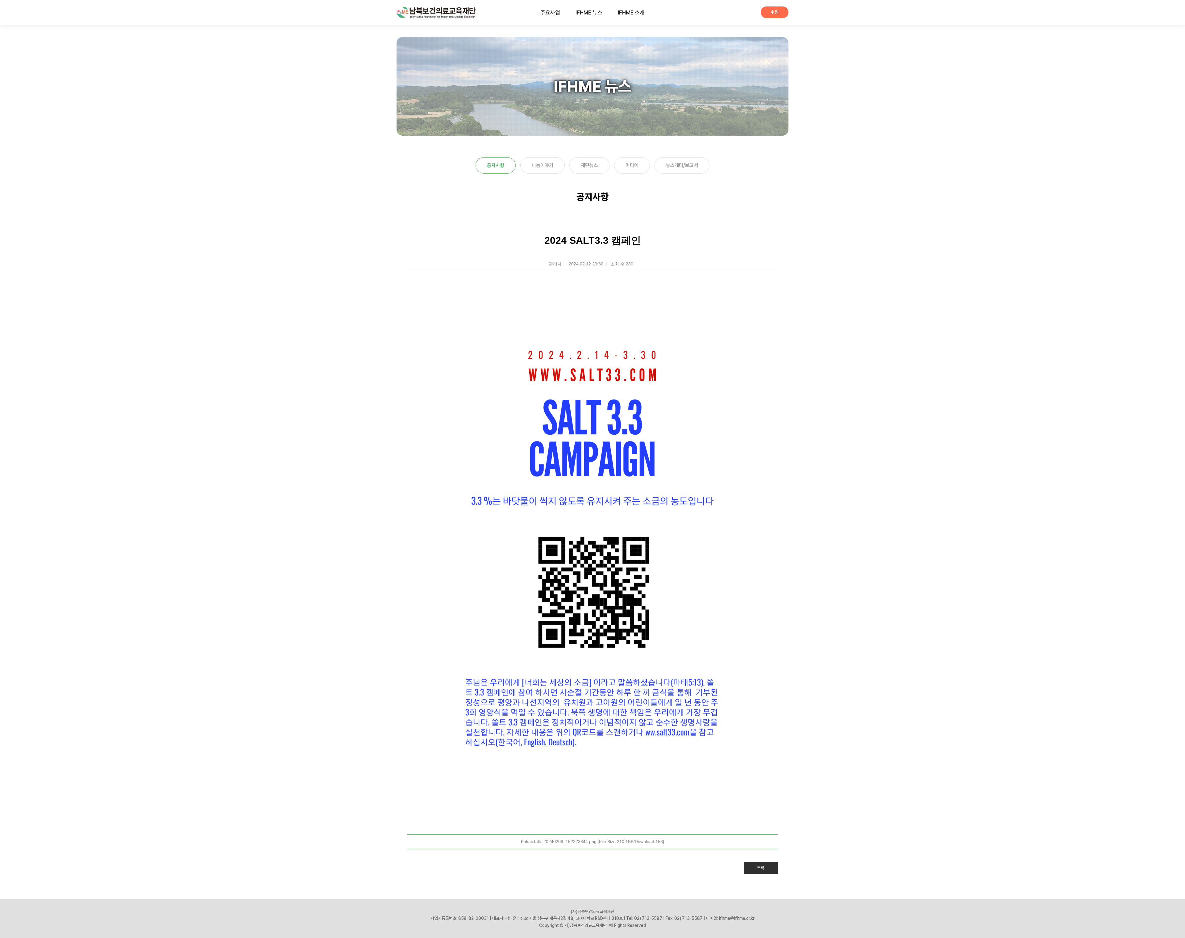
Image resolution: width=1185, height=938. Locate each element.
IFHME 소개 (631, 12)
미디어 (632, 165)
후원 (775, 12)
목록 (760, 868)
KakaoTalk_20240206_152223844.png (592, 841)
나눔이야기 (542, 165)
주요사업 (550, 12)
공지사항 (495, 165)
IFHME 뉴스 (589, 12)
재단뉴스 (589, 165)
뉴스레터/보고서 (682, 165)
